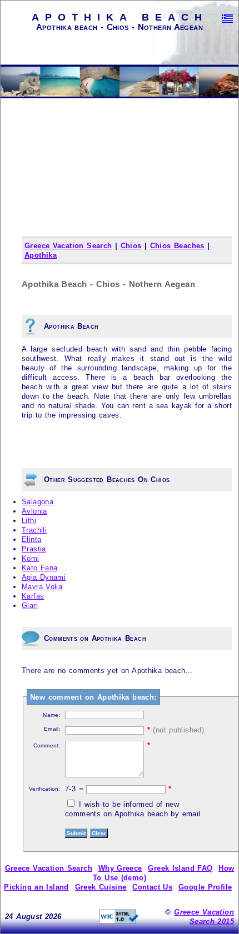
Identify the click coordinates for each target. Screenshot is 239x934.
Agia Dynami (44, 577)
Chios (131, 246)
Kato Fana (39, 568)
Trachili (34, 530)
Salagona (37, 502)
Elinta (31, 539)
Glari (30, 605)
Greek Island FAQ (180, 868)
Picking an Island (36, 887)
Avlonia (34, 511)
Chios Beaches (177, 246)
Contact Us (152, 887)
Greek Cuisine (101, 887)
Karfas (33, 596)
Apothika (40, 255)
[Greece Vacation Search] (227, 18)
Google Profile (205, 887)
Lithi (29, 520)
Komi (30, 558)
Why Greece (120, 868)
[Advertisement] (120, 180)
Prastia (34, 549)
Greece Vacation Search (68, 246)
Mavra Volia (42, 587)
